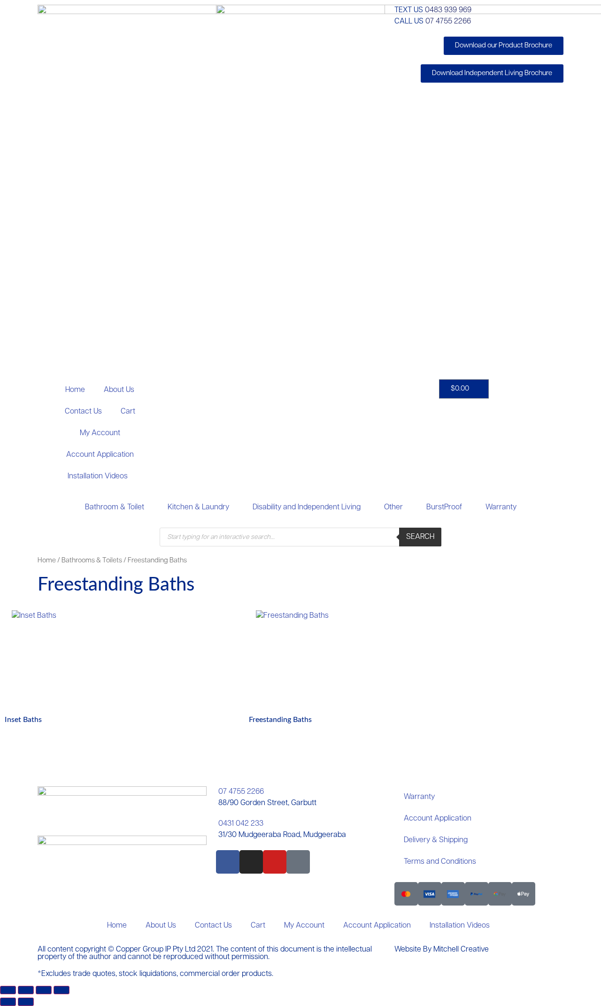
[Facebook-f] (227, 862)
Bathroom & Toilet (114, 507)
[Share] (44, 990)
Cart (128, 411)
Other (393, 507)
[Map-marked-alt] (298, 862)
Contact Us (83, 411)
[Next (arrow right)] (26, 1002)
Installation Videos (98, 476)
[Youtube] (274, 862)
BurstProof (444, 507)
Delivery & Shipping (436, 840)
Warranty (500, 507)
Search (420, 537)
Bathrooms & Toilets (92, 560)
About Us (119, 390)
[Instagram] (251, 862)
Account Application (100, 455)
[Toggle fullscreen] (26, 990)
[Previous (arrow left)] (8, 1002)
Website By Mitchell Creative (441, 949)
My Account (100, 433)
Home (75, 390)
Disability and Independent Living (307, 507)
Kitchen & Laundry (198, 507)
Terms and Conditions (440, 862)
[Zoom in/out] (8, 990)
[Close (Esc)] (61, 990)
